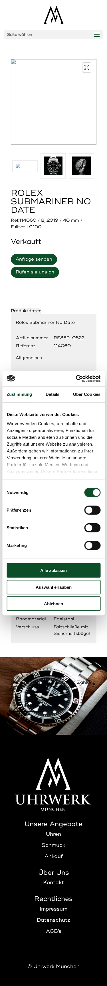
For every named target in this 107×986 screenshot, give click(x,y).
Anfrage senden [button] (34, 259)
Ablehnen (53, 603)
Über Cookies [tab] (86, 394)
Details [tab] (53, 394)
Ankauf (27, 704)
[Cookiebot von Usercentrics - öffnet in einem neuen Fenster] (76, 378)
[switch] (92, 510)
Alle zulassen (53, 570)
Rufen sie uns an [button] (35, 272)
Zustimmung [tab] (19, 394)
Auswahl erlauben (54, 586)
